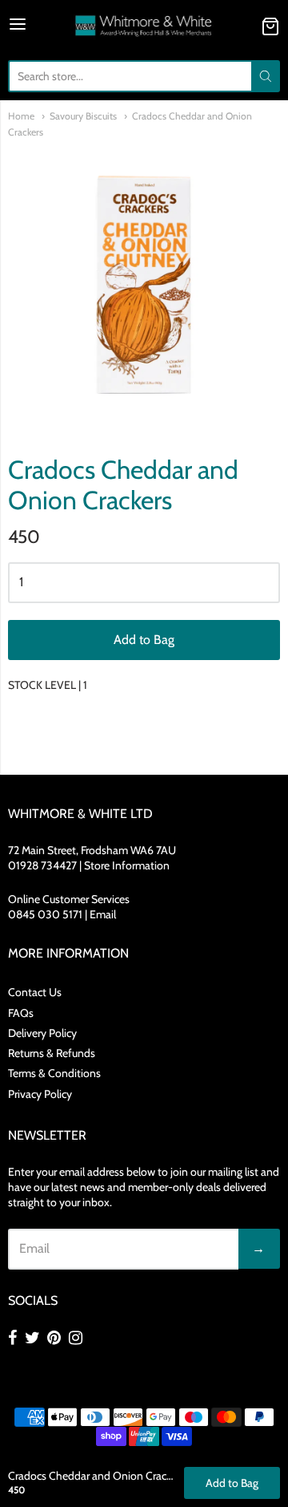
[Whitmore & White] (144, 26)
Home (21, 116)
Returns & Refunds (51, 1053)
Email (103, 914)
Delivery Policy (42, 1033)
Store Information (127, 865)
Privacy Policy (40, 1094)
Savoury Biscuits (83, 116)
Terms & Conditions (54, 1073)
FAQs (21, 1013)
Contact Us (35, 992)
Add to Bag (144, 639)
